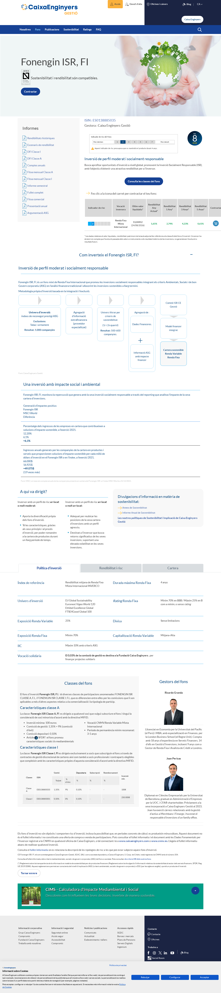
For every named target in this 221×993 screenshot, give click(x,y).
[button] (115, 4)
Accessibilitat (58, 939)
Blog (186, 952)
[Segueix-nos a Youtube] (173, 952)
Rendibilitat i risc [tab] (111, 568)
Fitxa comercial (35, 199)
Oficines (155, 939)
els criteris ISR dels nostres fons (137, 859)
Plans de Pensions (126, 939)
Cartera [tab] (172, 568)
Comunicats (90, 932)
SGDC (120, 932)
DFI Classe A (34, 158)
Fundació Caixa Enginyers (31, 939)
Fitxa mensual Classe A (40, 172)
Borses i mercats (125, 936)
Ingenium (122, 947)
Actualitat (89, 936)
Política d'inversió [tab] (49, 568)
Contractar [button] (30, 91)
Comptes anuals (36, 165)
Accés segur (57, 936)
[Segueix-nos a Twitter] (160, 952)
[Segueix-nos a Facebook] (149, 952)
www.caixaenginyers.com (134, 840)
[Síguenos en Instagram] (154, 952)
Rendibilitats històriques (41, 138)
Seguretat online (59, 932)
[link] (216, 223)
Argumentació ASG (38, 212)
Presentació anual (37, 206)
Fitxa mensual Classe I (39, 178)
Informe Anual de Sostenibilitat (138, 512)
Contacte (155, 934)
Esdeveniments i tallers (95, 939)
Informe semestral (37, 185)
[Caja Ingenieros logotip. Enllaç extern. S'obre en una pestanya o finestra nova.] (9, 967)
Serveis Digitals (125, 943)
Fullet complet (35, 192)
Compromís (24, 936)
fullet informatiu (39, 850)
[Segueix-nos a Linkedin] (166, 952)
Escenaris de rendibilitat (40, 144)
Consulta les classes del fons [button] (144, 181)
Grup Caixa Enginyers (29, 932)
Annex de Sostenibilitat (134, 507)
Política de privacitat (118, 965)
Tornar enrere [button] (29, 873)
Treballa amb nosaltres (29, 943)
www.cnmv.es (159, 840)
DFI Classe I (34, 151)
